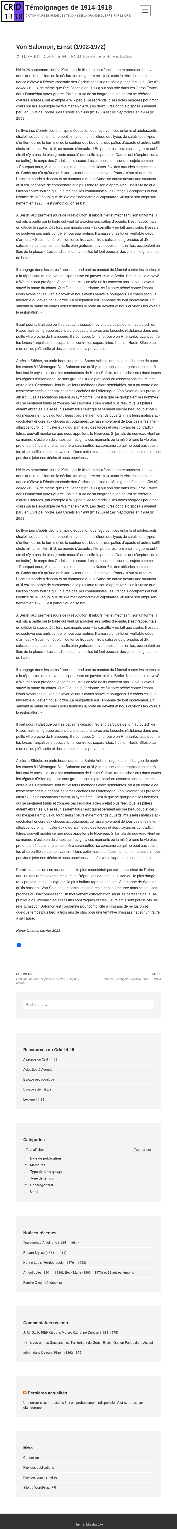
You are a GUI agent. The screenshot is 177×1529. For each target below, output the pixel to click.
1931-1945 (68, 56)
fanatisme (109, 56)
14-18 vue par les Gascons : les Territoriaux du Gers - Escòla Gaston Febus (78, 1342)
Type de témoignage (46, 1171)
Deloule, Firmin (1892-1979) (62, 1352)
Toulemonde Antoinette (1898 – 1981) (51, 1242)
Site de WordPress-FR (39, 1487)
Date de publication (45, 1158)
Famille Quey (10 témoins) (42, 1282)
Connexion (31, 1457)
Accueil (148, 1342)
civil (79, 56)
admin (51, 56)
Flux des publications (38, 1467)
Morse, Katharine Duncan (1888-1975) (90, 1332)
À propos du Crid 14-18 (40, 1059)
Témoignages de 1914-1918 (68, 7)
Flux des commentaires (40, 1477)
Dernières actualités (47, 1393)
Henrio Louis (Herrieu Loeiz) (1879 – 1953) (54, 1262)
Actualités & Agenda (38, 1069)
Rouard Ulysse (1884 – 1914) (44, 1252)
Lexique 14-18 (33, 1099)
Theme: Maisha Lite (88, 1524)
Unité (34, 1191)
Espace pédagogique (38, 1079)
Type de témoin (42, 1178)
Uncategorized (41, 1185)
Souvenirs (89, 56)
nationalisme (124, 56)
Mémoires (37, 1165)
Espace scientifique (37, 1089)
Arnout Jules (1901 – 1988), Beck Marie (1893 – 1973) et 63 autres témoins (78, 1272)
